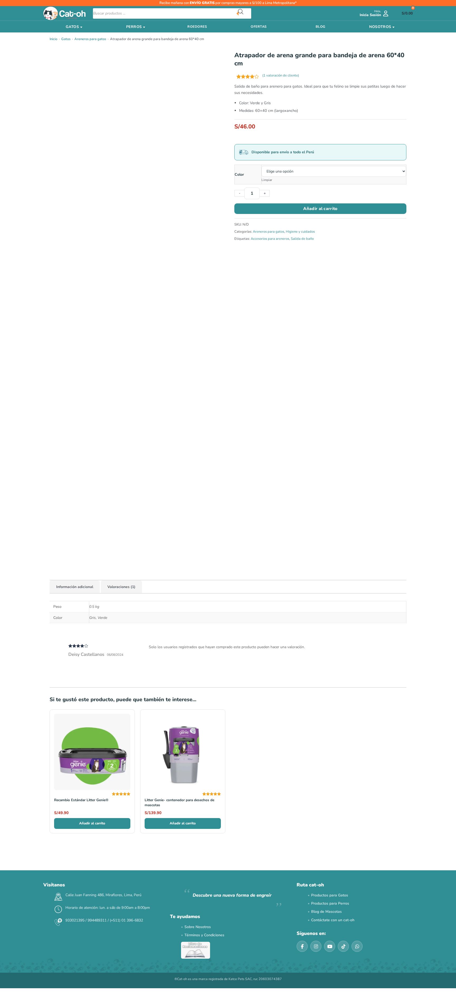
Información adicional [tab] (74, 586)
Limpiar (267, 180)
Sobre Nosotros (197, 926)
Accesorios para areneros (270, 238)
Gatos (65, 39)
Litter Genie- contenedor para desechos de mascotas (179, 802)
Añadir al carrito (320, 209)
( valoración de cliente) (280, 75)
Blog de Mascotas (326, 911)
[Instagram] (315, 946)
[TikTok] (343, 946)
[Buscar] (244, 13)
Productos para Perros (330, 903)
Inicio (53, 39)
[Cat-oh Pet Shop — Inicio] (64, 13)
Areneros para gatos (90, 39)
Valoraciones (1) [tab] (121, 586)
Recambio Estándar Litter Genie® (81, 800)
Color (239, 174)
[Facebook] (302, 946)
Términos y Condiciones (204, 935)
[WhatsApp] (357, 946)
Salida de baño (302, 238)
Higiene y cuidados (300, 231)
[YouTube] (329, 946)
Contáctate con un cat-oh (332, 920)
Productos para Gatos (329, 895)
